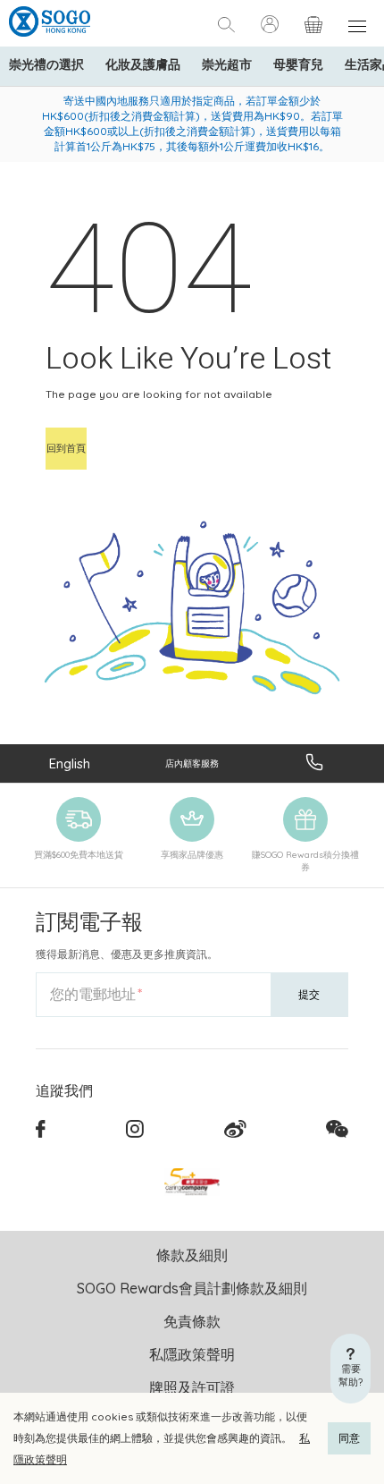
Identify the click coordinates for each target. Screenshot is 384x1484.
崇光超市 (227, 64)
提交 (309, 994)
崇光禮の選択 (46, 64)
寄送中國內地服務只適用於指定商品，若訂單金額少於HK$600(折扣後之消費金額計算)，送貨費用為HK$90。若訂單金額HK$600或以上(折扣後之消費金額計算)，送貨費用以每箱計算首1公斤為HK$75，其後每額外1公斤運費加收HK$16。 (192, 123)
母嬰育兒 (298, 64)
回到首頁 (66, 448)
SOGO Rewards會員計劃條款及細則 (192, 1288)
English (69, 763)
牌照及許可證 (192, 1387)
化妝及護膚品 (142, 64)
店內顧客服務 (192, 763)
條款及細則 (192, 1255)
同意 (349, 1438)
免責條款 (192, 1321)
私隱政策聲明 (192, 1354)
